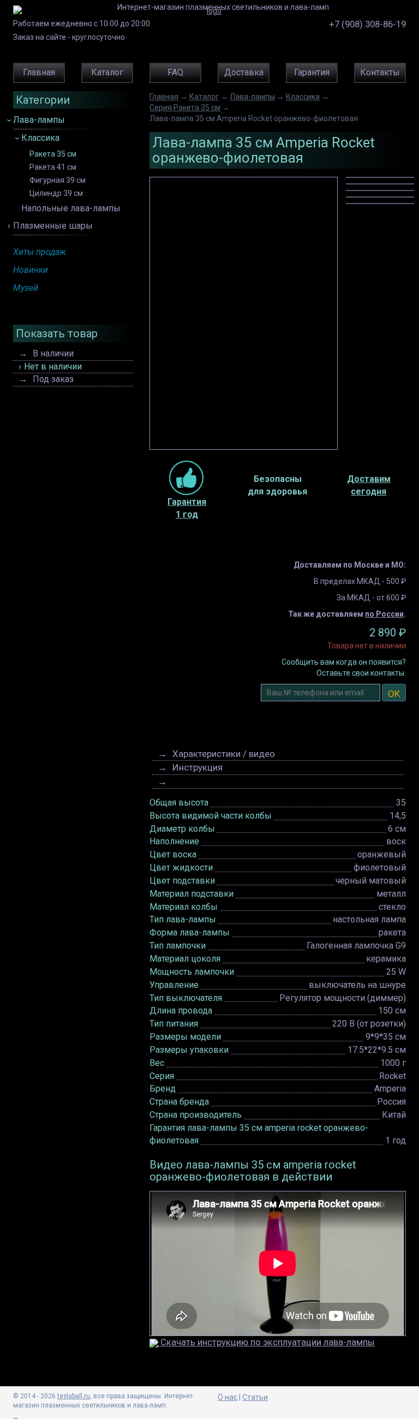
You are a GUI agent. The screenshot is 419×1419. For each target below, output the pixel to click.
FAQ (175, 72)
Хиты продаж (39, 252)
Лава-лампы (39, 120)
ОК (394, 693)
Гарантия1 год (186, 508)
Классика (40, 138)
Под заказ (53, 379)
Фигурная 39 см (57, 180)
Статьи (255, 1397)
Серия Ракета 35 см (184, 107)
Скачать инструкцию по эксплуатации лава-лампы (266, 1342)
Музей (25, 288)
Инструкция (197, 767)
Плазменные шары (53, 225)
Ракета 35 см (52, 154)
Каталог (107, 72)
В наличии (53, 353)
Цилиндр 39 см (56, 193)
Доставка (244, 72)
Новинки (30, 270)
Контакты (380, 72)
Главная (39, 72)
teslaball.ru (73, 1396)
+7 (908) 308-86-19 (367, 24)
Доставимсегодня (369, 485)
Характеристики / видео (223, 753)
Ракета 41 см (52, 167)
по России (384, 614)
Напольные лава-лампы (71, 208)
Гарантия (312, 72)
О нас (227, 1397)
